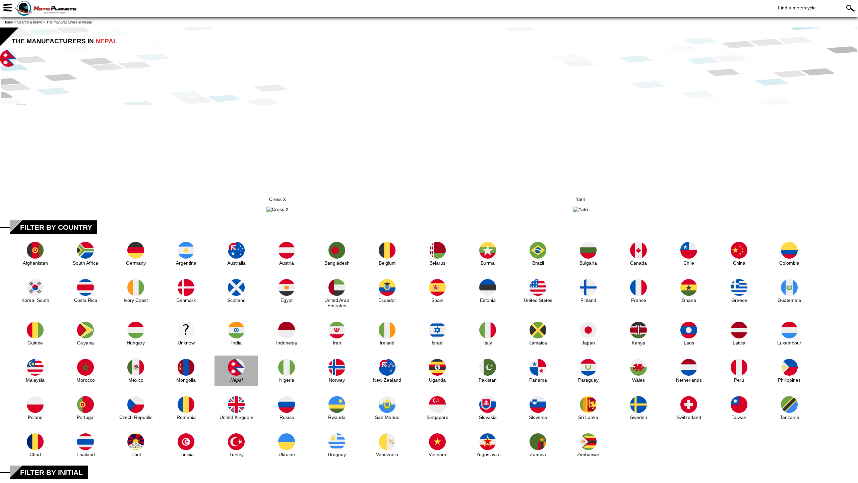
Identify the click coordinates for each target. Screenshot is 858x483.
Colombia (789, 263)
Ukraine (287, 454)
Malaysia (35, 380)
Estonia (488, 300)
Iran (337, 342)
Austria (286, 263)
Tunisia (186, 454)
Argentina (186, 263)
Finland (588, 300)
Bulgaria (588, 263)
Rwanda (337, 417)
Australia (236, 263)
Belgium (387, 263)
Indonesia (286, 342)
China (739, 263)
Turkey (236, 454)
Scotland (236, 300)
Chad (35, 454)
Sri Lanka (588, 417)
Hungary (136, 342)
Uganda (437, 380)
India (236, 342)
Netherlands (689, 380)
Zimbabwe (588, 454)
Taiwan (739, 417)
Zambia (538, 454)
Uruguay (337, 454)
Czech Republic (135, 417)
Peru (739, 380)
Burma (488, 263)
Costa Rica (85, 300)
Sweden (638, 417)
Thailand (85, 454)
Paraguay (588, 380)
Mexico (135, 380)
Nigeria (286, 380)
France (638, 300)
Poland (35, 417)
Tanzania (789, 417)
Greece (739, 300)
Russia (287, 417)
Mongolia (186, 380)
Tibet (136, 454)
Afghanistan (35, 263)
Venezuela (387, 454)
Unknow (186, 342)
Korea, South (35, 300)
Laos (689, 342)
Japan (588, 342)
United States (538, 300)
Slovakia (488, 417)
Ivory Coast (136, 300)
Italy (487, 342)
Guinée (35, 342)
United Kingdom (236, 417)
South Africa (85, 263)
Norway (337, 380)
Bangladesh (337, 263)
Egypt (287, 300)
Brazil (538, 263)
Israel (437, 342)
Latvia (739, 342)
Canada (638, 263)
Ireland (387, 342)
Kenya (638, 342)
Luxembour (789, 342)
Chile (688, 263)
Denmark (186, 300)
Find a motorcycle (797, 7)
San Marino (387, 417)
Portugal (86, 417)
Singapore (437, 417)
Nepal (236, 380)
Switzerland (689, 417)
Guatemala (789, 300)
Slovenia (538, 417)
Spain (437, 300)
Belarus (437, 263)
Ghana (689, 300)
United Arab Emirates (336, 303)
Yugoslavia (487, 454)
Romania (186, 417)
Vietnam (437, 454)
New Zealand (387, 380)
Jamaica (538, 342)
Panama (538, 380)
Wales (638, 380)
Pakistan (488, 380)
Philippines (789, 380)
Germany (136, 263)
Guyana (85, 342)
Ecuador (387, 300)
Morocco (85, 380)
